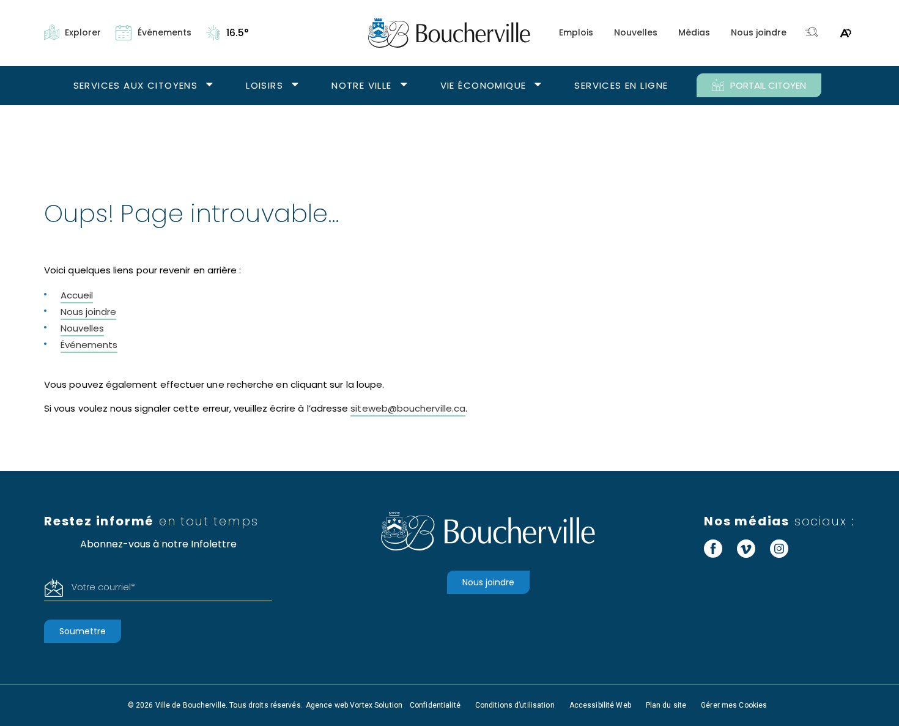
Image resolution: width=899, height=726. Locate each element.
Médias (694, 32)
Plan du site (666, 705)
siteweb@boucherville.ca (407, 408)
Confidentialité (435, 705)
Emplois (576, 32)
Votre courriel (103, 587)
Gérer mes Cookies (734, 705)
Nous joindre (758, 32)
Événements (89, 344)
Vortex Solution (376, 705)
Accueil (77, 295)
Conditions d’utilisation (515, 705)
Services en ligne (621, 85)
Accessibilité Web (600, 705)
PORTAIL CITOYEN (768, 85)
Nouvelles (635, 32)
